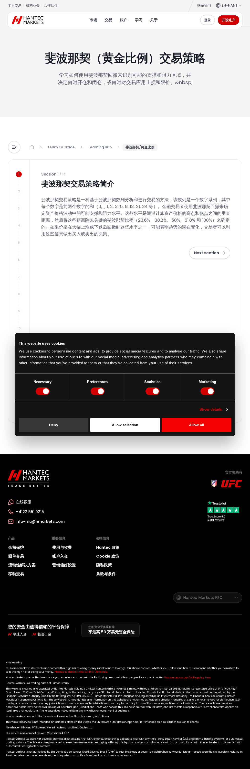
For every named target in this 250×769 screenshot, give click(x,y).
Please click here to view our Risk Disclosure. (81, 672)
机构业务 (33, 5)
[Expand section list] (14, 147)
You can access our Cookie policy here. (187, 677)
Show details (210, 409)
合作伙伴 (51, 5)
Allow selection (125, 425)
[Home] (29, 20)
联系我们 (204, 5)
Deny (53, 425)
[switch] (97, 391)
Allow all (196, 425)
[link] (140, 147)
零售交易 (14, 5)
